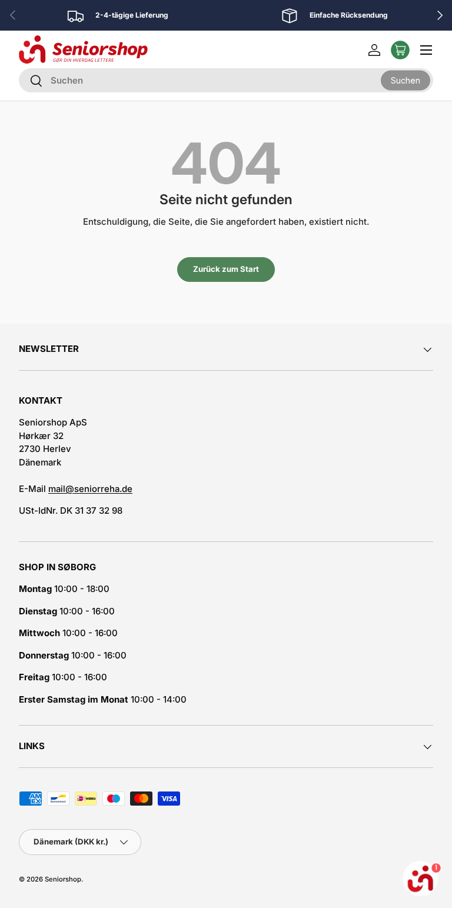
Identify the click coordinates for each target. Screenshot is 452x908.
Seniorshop (63, 879)
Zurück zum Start (226, 269)
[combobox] (226, 80)
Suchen (405, 80)
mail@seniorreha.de (90, 488)
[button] (400, 50)
